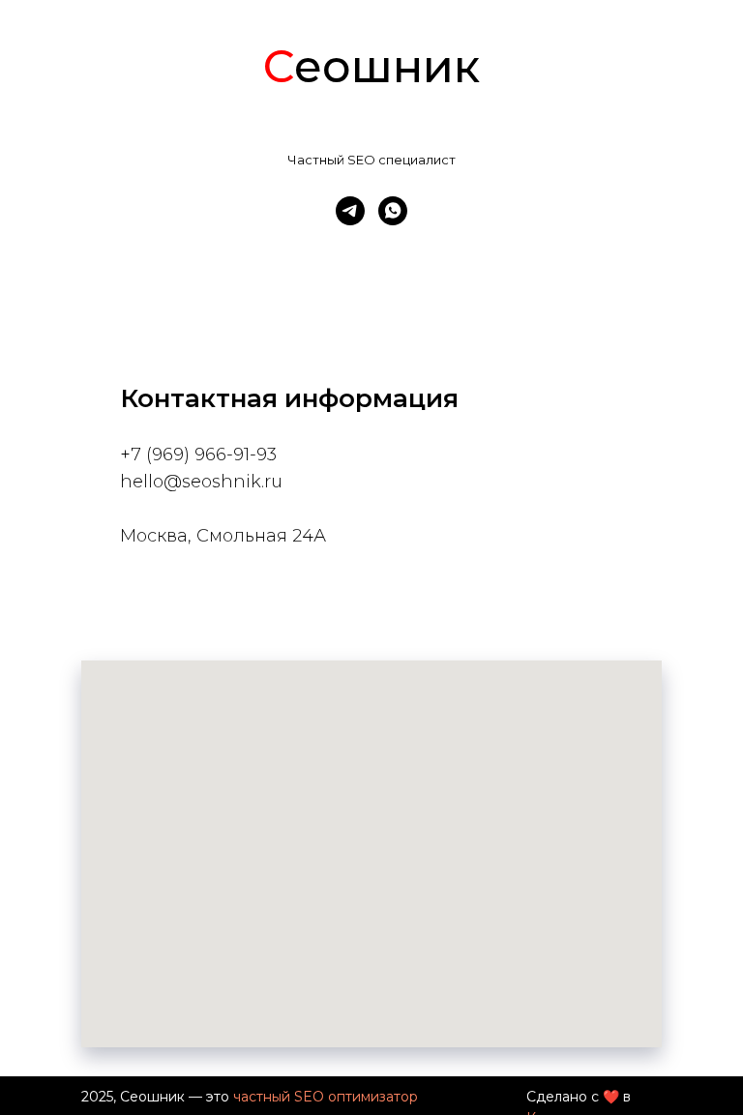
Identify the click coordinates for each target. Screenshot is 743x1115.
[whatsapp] (392, 210)
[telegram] (350, 210)
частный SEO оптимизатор (325, 1096)
